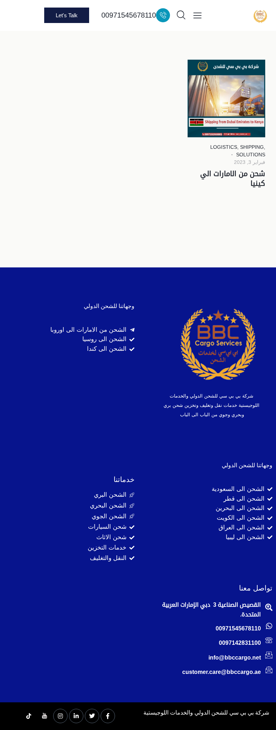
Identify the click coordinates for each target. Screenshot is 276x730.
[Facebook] (108, 716)
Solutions (250, 154)
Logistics (223, 147)
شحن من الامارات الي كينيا (232, 178)
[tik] (29, 716)
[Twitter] (92, 716)
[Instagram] (60, 716)
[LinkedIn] (76, 716)
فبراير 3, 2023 (249, 162)
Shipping (252, 147)
